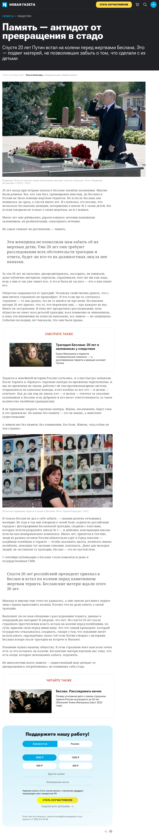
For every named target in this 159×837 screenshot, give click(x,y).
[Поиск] (145, 4)
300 (74, 765)
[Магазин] (137, 4)
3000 (38, 757)
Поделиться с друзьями (55, 806)
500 (38, 765)
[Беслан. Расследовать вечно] (59, 696)
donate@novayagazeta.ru (66, 816)
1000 (74, 757)
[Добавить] (153, 5)
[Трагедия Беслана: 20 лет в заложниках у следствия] (59, 349)
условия (78, 791)
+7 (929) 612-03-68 (39, 819)
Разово (75, 743)
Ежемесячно (40, 743)
